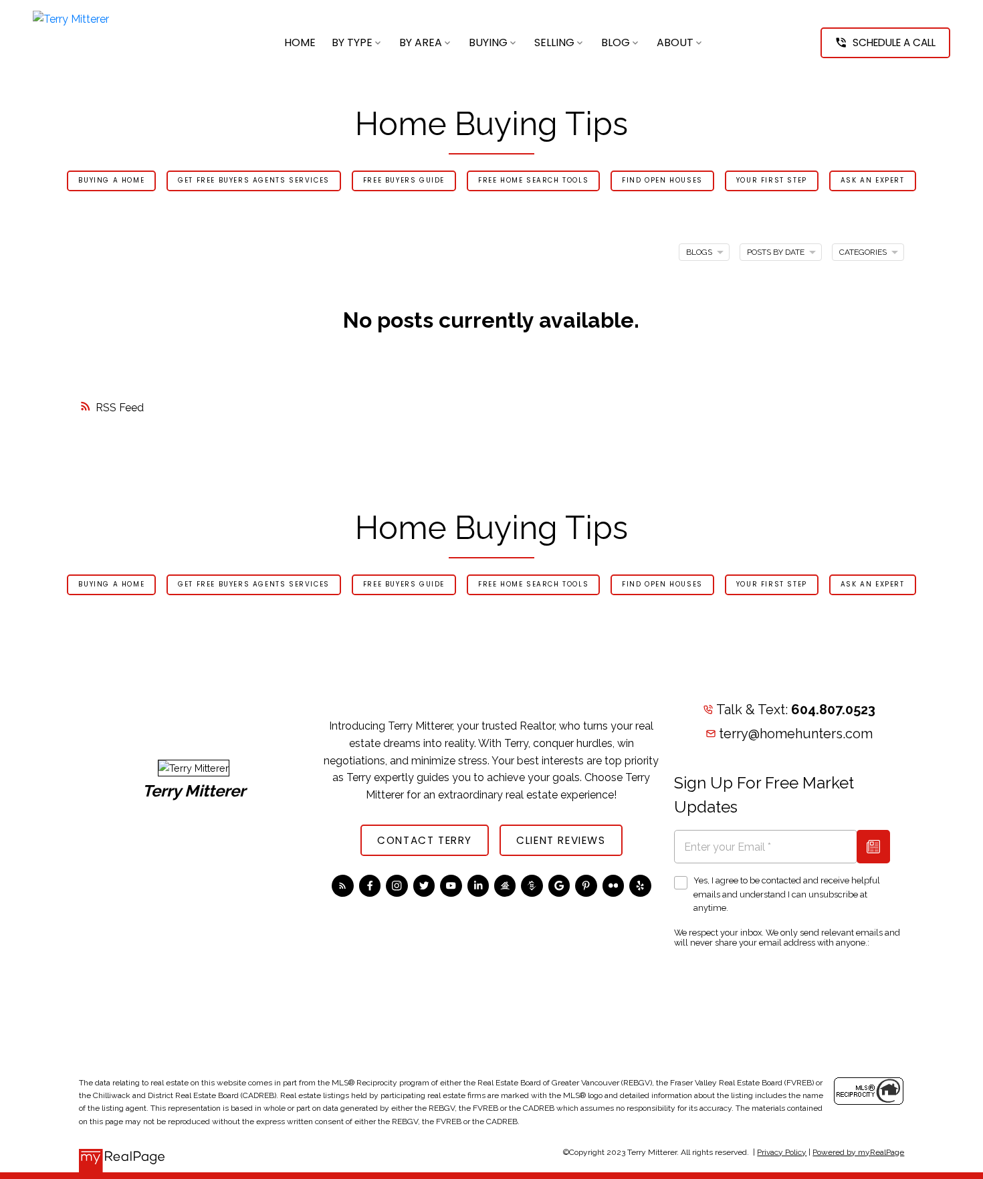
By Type (352, 42)
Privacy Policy (781, 1152)
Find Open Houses (662, 181)
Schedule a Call (894, 42)
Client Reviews (560, 840)
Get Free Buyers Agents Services (254, 181)
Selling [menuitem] (554, 42)
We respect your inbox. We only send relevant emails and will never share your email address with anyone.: (787, 938)
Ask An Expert (873, 181)
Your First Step (771, 181)
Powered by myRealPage (858, 1152)
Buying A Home (111, 181)
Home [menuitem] (300, 42)
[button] (885, 42)
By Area (420, 42)
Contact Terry (424, 840)
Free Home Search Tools (533, 181)
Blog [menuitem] (615, 42)
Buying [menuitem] (488, 42)
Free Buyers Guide (404, 181)
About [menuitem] (675, 42)
